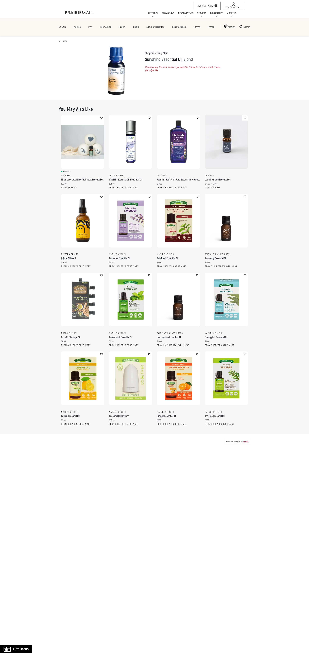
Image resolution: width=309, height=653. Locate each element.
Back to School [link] (179, 27)
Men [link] (90, 27)
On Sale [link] (62, 27)
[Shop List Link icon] (233, 6)
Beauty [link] (122, 27)
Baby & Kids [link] (105, 27)
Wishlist (231, 26)
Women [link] (77, 27)
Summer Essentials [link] (155, 27)
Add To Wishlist (101, 118)
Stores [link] (197, 27)
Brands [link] (211, 27)
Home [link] (136, 27)
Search (246, 26)
